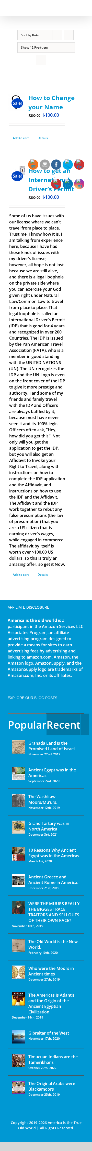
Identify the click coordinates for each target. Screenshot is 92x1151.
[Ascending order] (69, 35)
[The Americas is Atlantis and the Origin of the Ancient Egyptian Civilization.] (18, 999)
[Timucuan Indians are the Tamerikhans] (18, 1060)
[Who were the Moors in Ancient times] (18, 972)
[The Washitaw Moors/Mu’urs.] (18, 800)
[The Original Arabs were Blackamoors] (18, 1087)
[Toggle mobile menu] (82, 7)
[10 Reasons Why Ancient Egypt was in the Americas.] (18, 854)
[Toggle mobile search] (73, 7)
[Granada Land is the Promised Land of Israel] (18, 747)
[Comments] (85, 724)
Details (43, 138)
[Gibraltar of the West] (18, 1036)
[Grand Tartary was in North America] (18, 827)
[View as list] (51, 60)
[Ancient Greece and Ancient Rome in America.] (18, 880)
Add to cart (21, 138)
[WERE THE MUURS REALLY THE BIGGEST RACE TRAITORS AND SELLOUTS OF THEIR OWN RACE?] (18, 907)
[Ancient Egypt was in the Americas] (18, 773)
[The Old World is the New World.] (18, 945)
